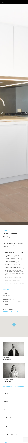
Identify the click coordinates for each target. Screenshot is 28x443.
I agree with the (11, 434)
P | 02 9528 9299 (7, 361)
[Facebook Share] (19, 311)
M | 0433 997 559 (7, 359)
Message (5, 426)
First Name (5, 393)
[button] (2, 113)
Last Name (5, 401)
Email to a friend (8, 311)
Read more (7, 289)
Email (4, 409)
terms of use (15, 434)
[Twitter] (18, 311)
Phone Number (6, 417)
